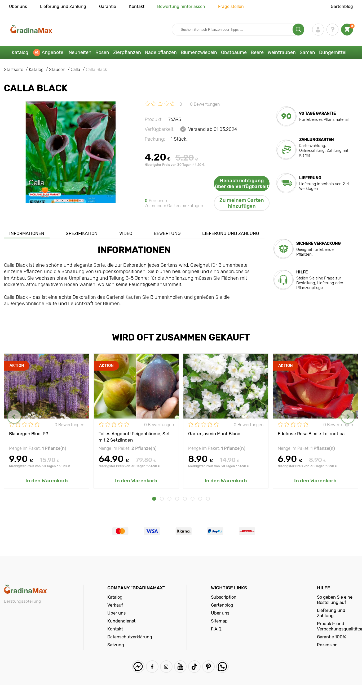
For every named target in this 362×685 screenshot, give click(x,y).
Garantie (107, 6)
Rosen (102, 52)
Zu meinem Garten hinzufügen (241, 203)
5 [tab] (185, 499)
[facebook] (152, 666)
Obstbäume (234, 52)
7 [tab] (200, 499)
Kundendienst (121, 621)
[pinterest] (208, 666)
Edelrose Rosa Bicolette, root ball (312, 433)
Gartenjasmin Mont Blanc (214, 433)
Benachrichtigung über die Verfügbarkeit (242, 183)
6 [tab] (193, 499)
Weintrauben (282, 52)
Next (348, 417)
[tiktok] (194, 666)
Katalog (20, 52)
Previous (14, 417)
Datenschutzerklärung (129, 636)
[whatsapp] (222, 666)
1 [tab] (154, 499)
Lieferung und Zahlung (63, 6)
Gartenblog (342, 6)
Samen (307, 52)
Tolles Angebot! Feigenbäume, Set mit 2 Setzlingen (134, 436)
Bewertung (167, 233)
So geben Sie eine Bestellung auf (334, 599)
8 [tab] (208, 499)
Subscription (223, 597)
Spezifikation (82, 233)
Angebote (52, 52)
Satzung (115, 644)
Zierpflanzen (127, 52)
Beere (257, 52)
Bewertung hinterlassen (181, 6)
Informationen (26, 233)
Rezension (327, 644)
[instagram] (166, 666)
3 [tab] (169, 499)
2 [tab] (162, 499)
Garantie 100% (331, 636)
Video (125, 233)
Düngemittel (332, 52)
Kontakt (136, 6)
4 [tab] (177, 499)
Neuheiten (80, 52)
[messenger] (138, 666)
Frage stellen (231, 6)
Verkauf (115, 605)
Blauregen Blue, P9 (28, 433)
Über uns (18, 6)
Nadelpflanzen (161, 52)
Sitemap (219, 621)
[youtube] (180, 666)
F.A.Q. (216, 628)
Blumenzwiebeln (199, 52)
